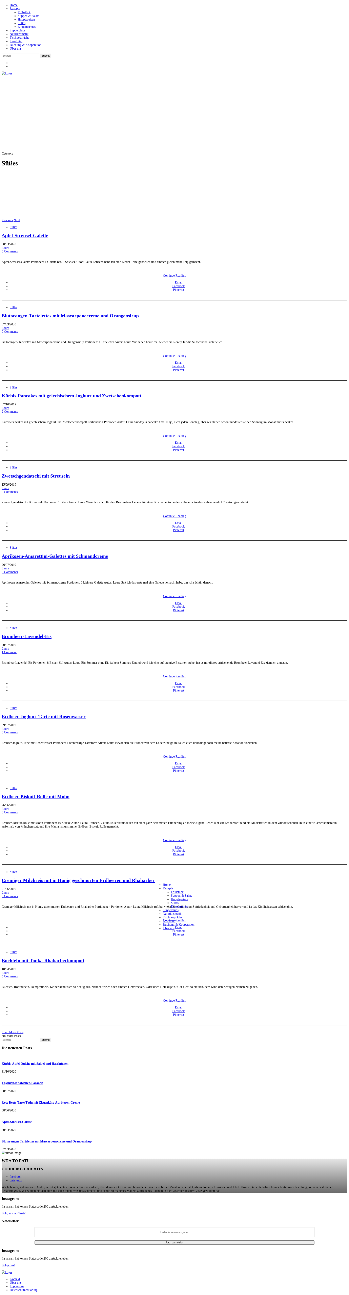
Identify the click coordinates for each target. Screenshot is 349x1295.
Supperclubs (17, 30)
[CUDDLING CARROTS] (7, 73)
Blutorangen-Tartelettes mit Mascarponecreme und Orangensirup (70, 315)
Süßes (21, 23)
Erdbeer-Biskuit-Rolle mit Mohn (35, 796)
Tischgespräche (19, 37)
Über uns (15, 48)
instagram (16, 1180)
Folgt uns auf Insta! (14, 1213)
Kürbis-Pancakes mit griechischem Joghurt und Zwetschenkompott (71, 395)
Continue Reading (174, 275)
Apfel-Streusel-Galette (25, 235)
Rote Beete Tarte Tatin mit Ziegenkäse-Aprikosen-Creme (41, 1102)
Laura (5, 247)
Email (178, 282)
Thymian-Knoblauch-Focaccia (22, 1083)
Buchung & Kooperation (25, 45)
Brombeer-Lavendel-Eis (27, 636)
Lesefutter (16, 41)
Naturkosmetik (19, 34)
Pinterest (178, 289)
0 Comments (10, 251)
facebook (15, 1176)
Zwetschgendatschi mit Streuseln (36, 476)
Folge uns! (8, 1265)
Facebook (178, 286)
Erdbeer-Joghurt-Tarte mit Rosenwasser (44, 716)
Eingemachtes (27, 26)
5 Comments (10, 976)
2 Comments (10, 411)
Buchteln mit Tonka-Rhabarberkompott (43, 960)
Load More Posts (12, 1032)
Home (14, 5)
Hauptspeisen (26, 19)
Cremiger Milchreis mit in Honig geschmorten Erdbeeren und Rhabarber (78, 880)
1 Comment (9, 652)
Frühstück (24, 12)
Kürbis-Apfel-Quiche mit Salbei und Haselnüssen (35, 1063)
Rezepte (15, 8)
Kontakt (15, 1279)
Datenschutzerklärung (24, 1290)
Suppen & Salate (28, 16)
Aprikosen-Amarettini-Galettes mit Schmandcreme (55, 556)
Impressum (17, 1286)
